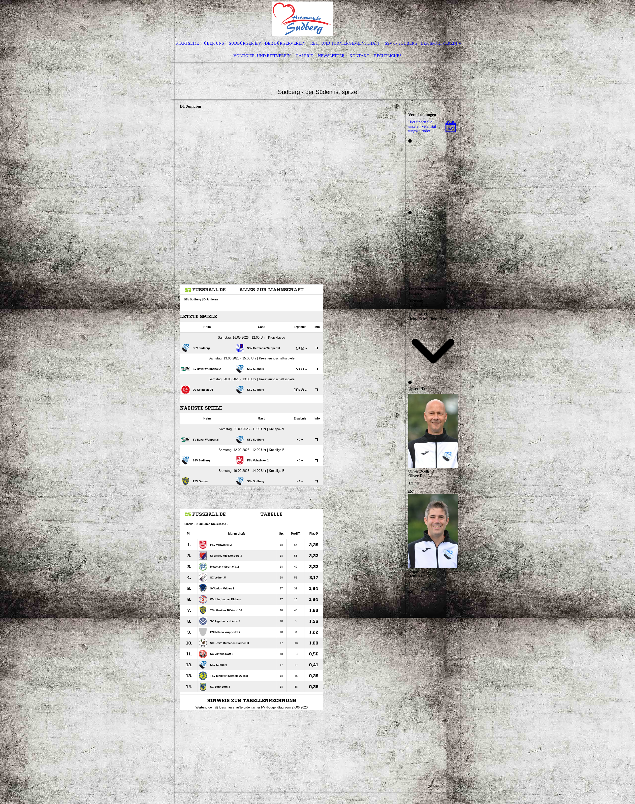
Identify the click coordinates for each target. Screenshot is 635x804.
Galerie (304, 56)
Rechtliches (388, 56)
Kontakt (359, 56)
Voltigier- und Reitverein (262, 56)
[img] (302, 18)
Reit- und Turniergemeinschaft (345, 43)
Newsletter (331, 56)
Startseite (187, 43)
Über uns (214, 43)
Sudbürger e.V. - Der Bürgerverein (267, 43)
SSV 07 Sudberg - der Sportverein (421, 43)
